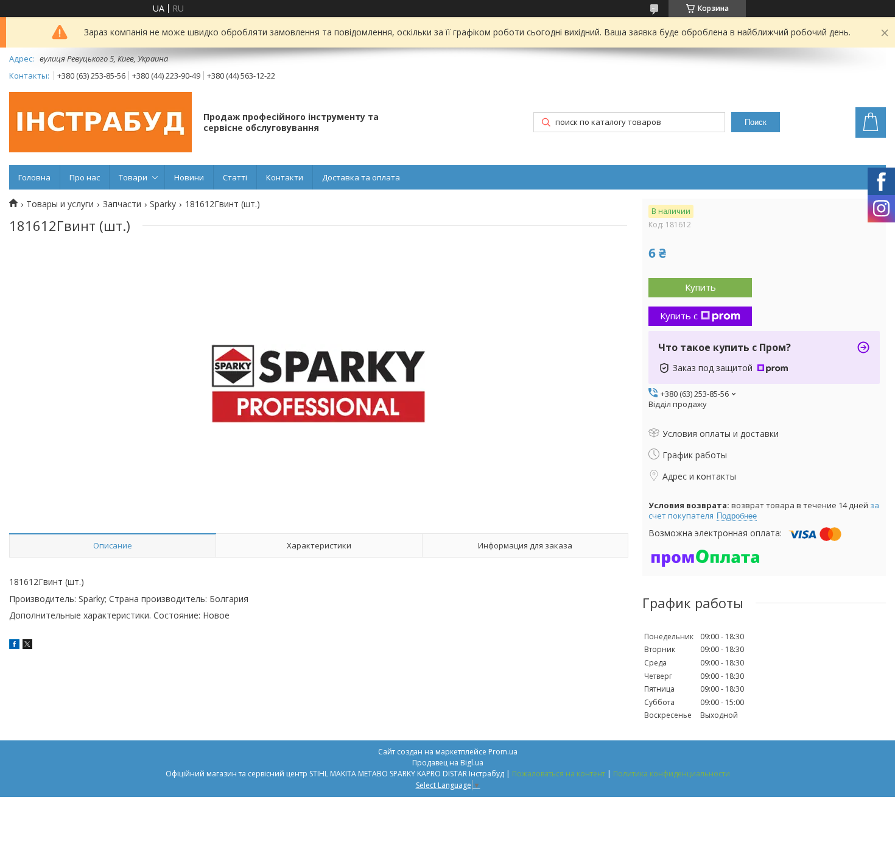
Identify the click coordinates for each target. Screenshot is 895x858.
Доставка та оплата (361, 177)
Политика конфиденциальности (671, 773)
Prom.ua (503, 751)
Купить (700, 287)
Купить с (679, 316)
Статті (235, 177)
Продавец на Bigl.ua (447, 762)
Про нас (84, 177)
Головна (34, 177)
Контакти (284, 177)
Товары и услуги (60, 204)
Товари (133, 177)
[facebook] (14, 645)
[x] (27, 645)
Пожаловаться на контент (558, 773)
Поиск (756, 122)
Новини (189, 177)
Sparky (163, 204)
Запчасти (122, 204)
